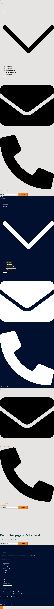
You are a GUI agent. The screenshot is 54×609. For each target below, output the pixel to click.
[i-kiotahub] (3, 3)
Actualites (5, 8)
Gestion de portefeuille (11, 72)
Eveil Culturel (9, 66)
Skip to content (3, 0)
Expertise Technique (10, 70)
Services (5, 12)
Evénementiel (9, 68)
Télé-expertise (9, 74)
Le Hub (4, 10)
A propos (5, 6)
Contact (4, 76)
